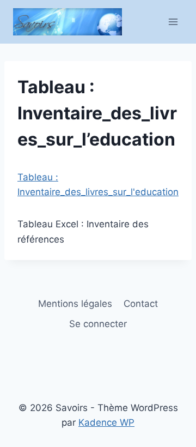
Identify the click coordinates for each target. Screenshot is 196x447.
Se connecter (98, 323)
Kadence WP (106, 422)
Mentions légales (75, 303)
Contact (141, 303)
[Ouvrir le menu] (173, 21)
